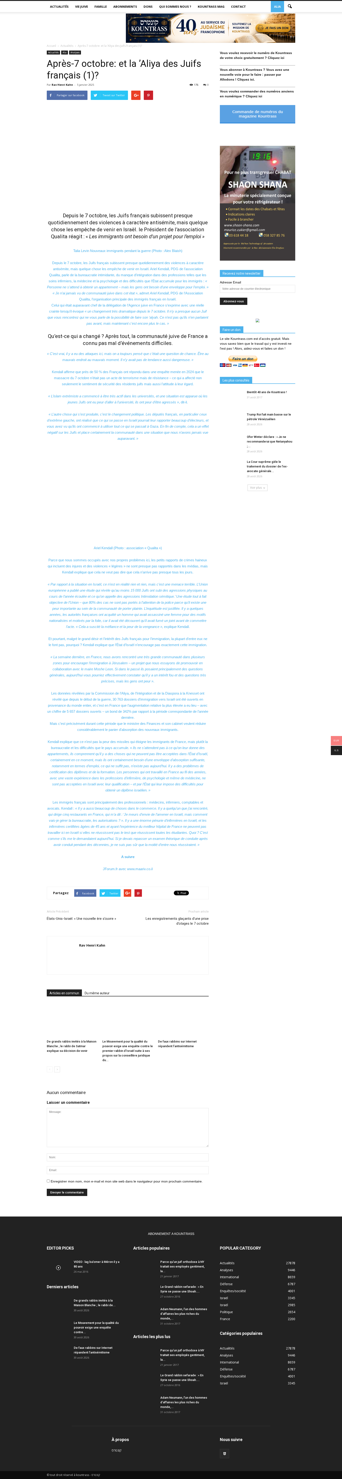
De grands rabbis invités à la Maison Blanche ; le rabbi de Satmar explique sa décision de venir (71, 1046)
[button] (289, 6)
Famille (100, 6)
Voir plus (256, 488)
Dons (148, 6)
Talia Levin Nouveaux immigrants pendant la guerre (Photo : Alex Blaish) (127, 251)
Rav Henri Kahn (62, 84)
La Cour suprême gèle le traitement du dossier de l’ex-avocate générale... (267, 466)
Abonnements (125, 6)
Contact (238, 6)
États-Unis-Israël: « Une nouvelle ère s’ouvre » (81, 919)
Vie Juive (81, 6)
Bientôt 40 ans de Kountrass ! (267, 392)
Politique (226, 1312)
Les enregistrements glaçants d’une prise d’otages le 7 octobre (177, 921)
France (225, 1319)
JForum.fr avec (115, 869)
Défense (226, 1284)
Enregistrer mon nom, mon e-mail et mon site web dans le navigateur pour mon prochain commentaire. (127, 1181)
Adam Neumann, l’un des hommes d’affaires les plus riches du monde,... (183, 1313)
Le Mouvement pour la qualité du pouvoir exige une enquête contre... (96, 1327)
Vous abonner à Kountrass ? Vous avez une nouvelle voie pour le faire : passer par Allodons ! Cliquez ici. (254, 74)
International (229, 1277)
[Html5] (224, 1453)
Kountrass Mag (211, 6)
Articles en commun (64, 993)
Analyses (75, 52)
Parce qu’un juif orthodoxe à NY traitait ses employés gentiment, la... (182, 1266)
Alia (277, 6)
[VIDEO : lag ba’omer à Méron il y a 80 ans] (58, 1268)
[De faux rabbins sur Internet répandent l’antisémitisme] (183, 1020)
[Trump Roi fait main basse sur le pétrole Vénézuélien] (231, 420)
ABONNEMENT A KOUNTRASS (171, 1234)
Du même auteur (97, 993)
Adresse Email (230, 282)
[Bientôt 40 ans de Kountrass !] (231, 398)
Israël (224, 1298)
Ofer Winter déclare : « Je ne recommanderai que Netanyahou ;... (269, 441)
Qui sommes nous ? (175, 6)
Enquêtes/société (233, 1291)
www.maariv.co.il (140, 869)
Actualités (59, 6)
